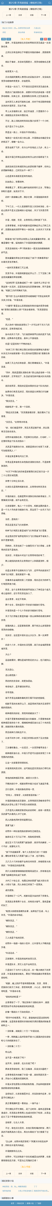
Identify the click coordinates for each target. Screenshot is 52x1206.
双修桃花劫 (38, 32)
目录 (20, 15)
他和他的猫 (6, 1191)
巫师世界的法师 (24, 28)
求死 (4, 32)
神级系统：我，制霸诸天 (11, 1186)
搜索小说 (30, 1203)
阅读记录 (20, 1203)
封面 (31, 15)
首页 (12, 1203)
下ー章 (43, 15)
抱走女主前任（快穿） (10, 28)
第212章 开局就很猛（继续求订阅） (26, 2)
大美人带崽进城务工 (25, 1191)
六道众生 (37, 28)
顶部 (39, 1203)
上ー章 (8, 15)
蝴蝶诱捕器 (22, 1186)
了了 (35, 1186)
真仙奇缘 (21, 32)
